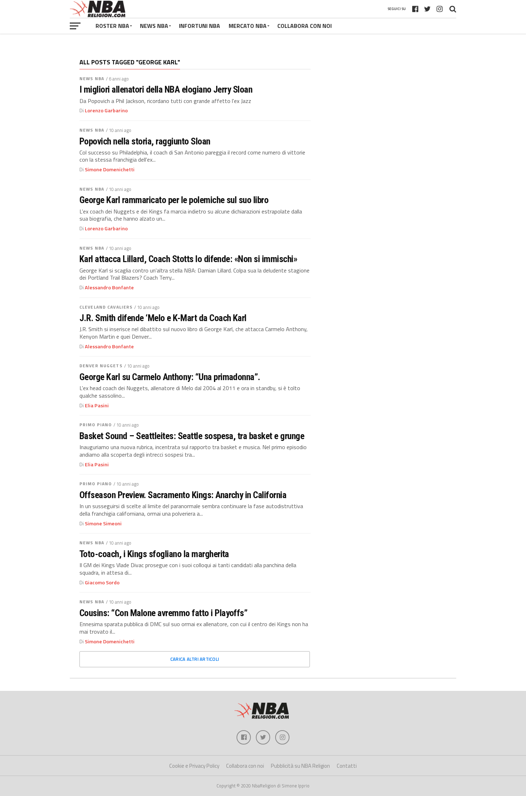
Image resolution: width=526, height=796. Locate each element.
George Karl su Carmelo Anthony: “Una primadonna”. (169, 377)
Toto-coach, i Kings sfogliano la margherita (154, 554)
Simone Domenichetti (110, 169)
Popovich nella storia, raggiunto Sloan (144, 141)
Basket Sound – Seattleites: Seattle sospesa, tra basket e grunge (191, 436)
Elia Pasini (97, 405)
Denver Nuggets (100, 365)
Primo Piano (95, 424)
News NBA (91, 78)
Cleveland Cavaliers (105, 307)
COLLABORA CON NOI (304, 25)
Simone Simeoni (103, 523)
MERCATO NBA (248, 25)
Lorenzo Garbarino (106, 110)
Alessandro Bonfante (109, 287)
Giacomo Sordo (102, 582)
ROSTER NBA (112, 25)
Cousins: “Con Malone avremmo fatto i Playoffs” (163, 613)
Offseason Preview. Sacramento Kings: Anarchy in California (182, 495)
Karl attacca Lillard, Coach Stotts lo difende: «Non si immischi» (188, 259)
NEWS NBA (154, 25)
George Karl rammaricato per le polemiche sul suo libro (173, 200)
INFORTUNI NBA (199, 25)
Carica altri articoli (194, 659)
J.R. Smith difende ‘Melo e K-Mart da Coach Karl (163, 318)
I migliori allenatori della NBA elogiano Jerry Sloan (165, 89)
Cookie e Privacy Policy (194, 766)
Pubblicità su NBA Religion (300, 766)
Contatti (347, 766)
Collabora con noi (245, 766)
